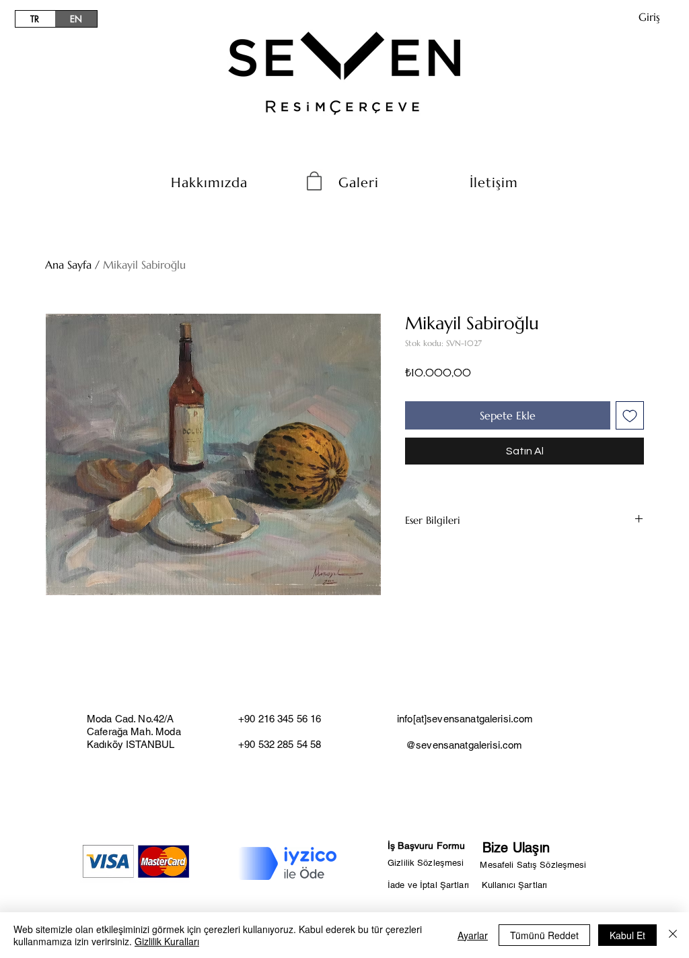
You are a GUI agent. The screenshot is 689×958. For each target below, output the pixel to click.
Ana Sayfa (68, 264)
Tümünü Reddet (544, 935)
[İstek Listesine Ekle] (630, 415)
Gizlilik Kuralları (167, 941)
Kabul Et (627, 935)
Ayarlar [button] (473, 935)
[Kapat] (673, 935)
